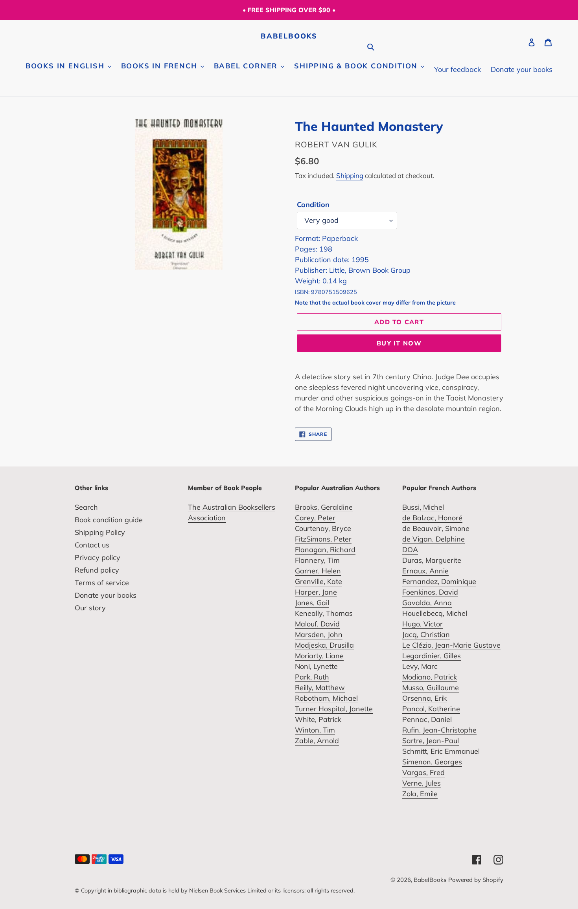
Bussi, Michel (423, 507)
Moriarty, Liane (319, 655)
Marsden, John (318, 634)
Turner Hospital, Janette (334, 708)
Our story (90, 607)
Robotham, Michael (326, 698)
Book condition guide (109, 519)
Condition (313, 204)
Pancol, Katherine (431, 708)
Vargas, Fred (423, 772)
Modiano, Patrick (429, 676)
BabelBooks (289, 36)
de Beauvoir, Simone (435, 528)
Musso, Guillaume (430, 687)
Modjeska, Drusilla (324, 645)
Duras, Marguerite (431, 560)
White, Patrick (318, 719)
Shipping (349, 175)
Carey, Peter (315, 517)
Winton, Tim (315, 730)
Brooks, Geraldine (324, 507)
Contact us (92, 544)
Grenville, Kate (318, 581)
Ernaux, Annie (425, 570)
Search (86, 507)
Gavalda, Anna (427, 602)
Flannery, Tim (317, 560)
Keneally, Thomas (324, 613)
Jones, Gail (312, 602)
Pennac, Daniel (427, 719)
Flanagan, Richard (325, 549)
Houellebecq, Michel (434, 613)
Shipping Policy (100, 532)
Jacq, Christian (426, 634)
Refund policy (97, 570)
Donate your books (105, 595)
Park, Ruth (312, 676)
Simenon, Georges (432, 761)
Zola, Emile (420, 793)
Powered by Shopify (475, 879)
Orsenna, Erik (424, 698)
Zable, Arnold (317, 740)
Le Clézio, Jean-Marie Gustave (451, 645)
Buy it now (399, 343)
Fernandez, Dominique (439, 581)
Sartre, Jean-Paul (430, 740)
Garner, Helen (318, 570)
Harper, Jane (316, 592)
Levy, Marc (420, 666)
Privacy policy (97, 557)
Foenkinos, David (430, 592)
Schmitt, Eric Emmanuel (441, 751)
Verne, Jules (421, 783)
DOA (410, 549)
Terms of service (102, 582)
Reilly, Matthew (320, 687)
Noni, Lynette (316, 666)
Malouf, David (317, 623)
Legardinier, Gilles (431, 655)
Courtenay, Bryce (323, 528)
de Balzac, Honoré (432, 517)
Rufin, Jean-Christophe (439, 730)
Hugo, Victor (422, 623)
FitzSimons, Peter (323, 539)
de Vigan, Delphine (433, 539)
